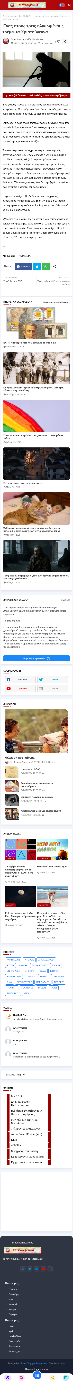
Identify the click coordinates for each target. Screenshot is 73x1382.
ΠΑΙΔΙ (9, 982)
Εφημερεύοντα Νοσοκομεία (27, 1156)
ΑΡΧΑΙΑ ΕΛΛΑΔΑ (46, 960)
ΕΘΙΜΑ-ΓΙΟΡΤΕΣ (40, 965)
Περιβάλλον (15, 1336)
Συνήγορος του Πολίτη (24, 1151)
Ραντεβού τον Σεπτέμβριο (52, 866)
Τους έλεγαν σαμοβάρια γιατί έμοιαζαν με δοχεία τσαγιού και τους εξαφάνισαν (36, 577)
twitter (55, 680)
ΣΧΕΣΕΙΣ (42, 988)
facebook (22, 680)
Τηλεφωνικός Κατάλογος (25, 1128)
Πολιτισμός (14, 1341)
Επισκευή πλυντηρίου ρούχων (37, 797)
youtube (23, 688)
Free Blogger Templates (34, 1363)
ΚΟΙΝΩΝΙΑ (24, 16)
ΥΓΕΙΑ (27, 993)
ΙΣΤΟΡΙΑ (54, 971)
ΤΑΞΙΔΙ (54, 988)
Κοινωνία (13, 1304)
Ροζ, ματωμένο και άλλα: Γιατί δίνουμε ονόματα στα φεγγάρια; (20, 916)
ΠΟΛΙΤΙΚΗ (11, 988)
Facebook (25, 266)
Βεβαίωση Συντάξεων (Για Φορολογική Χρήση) (26, 1112)
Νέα (11, 1299)
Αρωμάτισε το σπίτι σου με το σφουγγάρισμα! (37, 784)
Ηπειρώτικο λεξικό (30, 769)
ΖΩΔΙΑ (43, 971)
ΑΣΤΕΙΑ (10, 965)
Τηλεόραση (15, 1346)
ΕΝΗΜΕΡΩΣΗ (13, 971)
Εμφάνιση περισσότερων (56, 302)
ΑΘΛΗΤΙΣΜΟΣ (13, 960)
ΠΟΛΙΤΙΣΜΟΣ (27, 988)
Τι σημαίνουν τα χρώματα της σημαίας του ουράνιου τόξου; (33, 437)
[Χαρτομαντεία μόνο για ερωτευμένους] (12, 814)
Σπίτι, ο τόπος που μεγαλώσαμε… (23, 483)
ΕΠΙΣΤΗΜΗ (30, 971)
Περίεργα (13, 1314)
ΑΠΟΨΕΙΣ (29, 960)
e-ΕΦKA (16, 1145)
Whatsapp (46, 266)
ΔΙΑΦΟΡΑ (23, 965)
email (55, 688)
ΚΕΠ (14, 1139)
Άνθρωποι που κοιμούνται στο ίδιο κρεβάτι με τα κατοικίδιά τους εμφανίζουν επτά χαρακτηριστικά (31, 529)
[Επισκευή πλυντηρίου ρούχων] (12, 800)
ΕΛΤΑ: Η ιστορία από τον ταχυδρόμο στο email (30, 342)
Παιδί (11, 1326)
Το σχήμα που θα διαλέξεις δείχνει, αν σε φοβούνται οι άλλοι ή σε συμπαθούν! (19, 871)
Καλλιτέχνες (15, 1351)
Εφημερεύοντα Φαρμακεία (26, 1162)
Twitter (37, 266)
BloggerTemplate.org (36, 1369)
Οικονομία (14, 1289)
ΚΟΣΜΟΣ (44, 976)
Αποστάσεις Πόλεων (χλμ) (26, 1134)
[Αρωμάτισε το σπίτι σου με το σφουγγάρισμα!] (12, 786)
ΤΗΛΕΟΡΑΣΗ (13, 993)
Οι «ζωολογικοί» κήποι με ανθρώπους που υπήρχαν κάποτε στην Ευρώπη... (33, 389)
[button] (69, 5)
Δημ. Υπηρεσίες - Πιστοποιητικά (21, 1103)
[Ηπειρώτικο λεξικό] (12, 772)
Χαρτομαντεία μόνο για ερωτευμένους (41, 811)
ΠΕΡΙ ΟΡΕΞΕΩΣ (24, 982)
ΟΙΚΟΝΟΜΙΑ (59, 976)
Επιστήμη (14, 1294)
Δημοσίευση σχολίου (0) (36, 658)
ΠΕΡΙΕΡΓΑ (59, 982)
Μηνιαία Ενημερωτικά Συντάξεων (24, 1121)
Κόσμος (13, 1309)
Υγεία (11, 1331)
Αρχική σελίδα (10, 16)
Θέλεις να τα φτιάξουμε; (20, 757)
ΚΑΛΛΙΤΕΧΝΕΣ (14, 976)
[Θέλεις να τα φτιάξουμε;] (36, 731)
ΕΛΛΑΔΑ (56, 965)
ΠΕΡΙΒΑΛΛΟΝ (43, 982)
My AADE (17, 1096)
